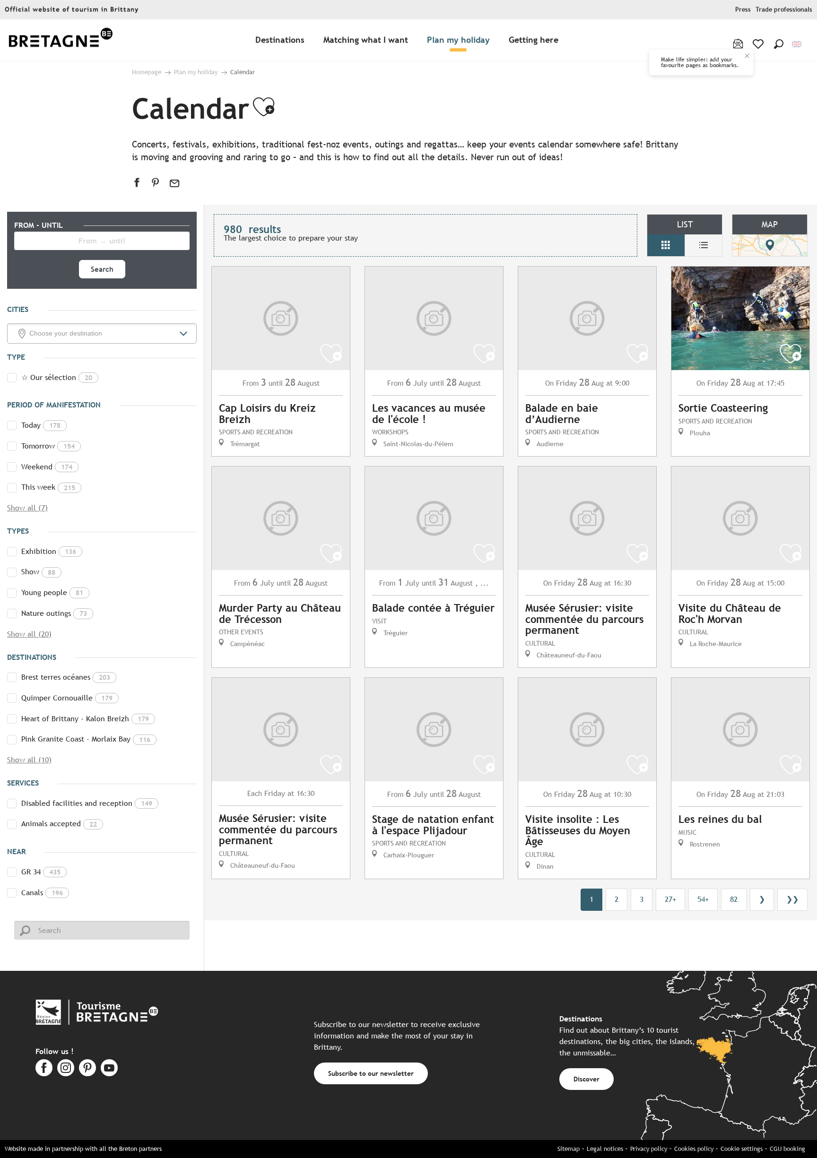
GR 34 (41, 871)
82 (734, 899)
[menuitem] (61, 40)
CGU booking (787, 1148)
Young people (52, 592)
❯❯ (792, 899)
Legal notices (605, 1148)
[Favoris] (759, 44)
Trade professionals (784, 9)
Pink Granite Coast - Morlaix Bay (85, 739)
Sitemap (568, 1148)
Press (743, 9)
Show (38, 571)
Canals (42, 892)
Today (41, 425)
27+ (670, 899)
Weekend (46, 466)
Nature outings (54, 613)
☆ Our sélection (56, 377)
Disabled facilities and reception (86, 803)
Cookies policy (693, 1148)
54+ (703, 899)
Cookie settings (742, 1148)
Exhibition (48, 551)
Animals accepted (59, 823)
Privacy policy (648, 1148)
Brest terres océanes (65, 677)
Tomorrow (48, 445)
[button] (778, 43)
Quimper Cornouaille (67, 697)
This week (48, 487)
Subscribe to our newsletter (371, 1073)
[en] (797, 44)
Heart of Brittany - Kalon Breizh (85, 718)
